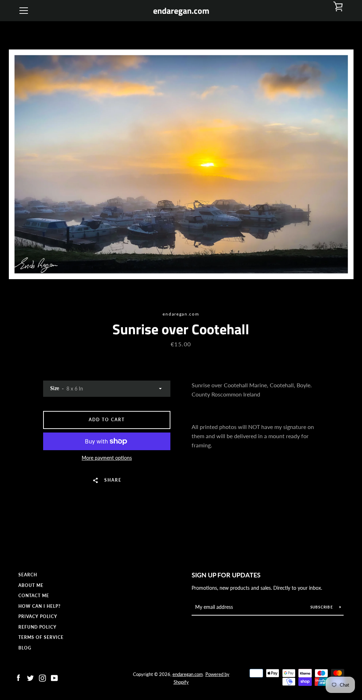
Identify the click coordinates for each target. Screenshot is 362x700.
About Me (30, 585)
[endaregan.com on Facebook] (18, 677)
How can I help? (39, 606)
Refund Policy (37, 627)
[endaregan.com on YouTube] (54, 677)
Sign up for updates (226, 575)
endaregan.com (181, 11)
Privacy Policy (37, 616)
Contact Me (33, 595)
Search (27, 574)
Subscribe (322, 607)
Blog (24, 648)
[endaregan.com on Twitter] (30, 677)
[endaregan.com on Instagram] (42, 677)
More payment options (107, 458)
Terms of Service (41, 637)
